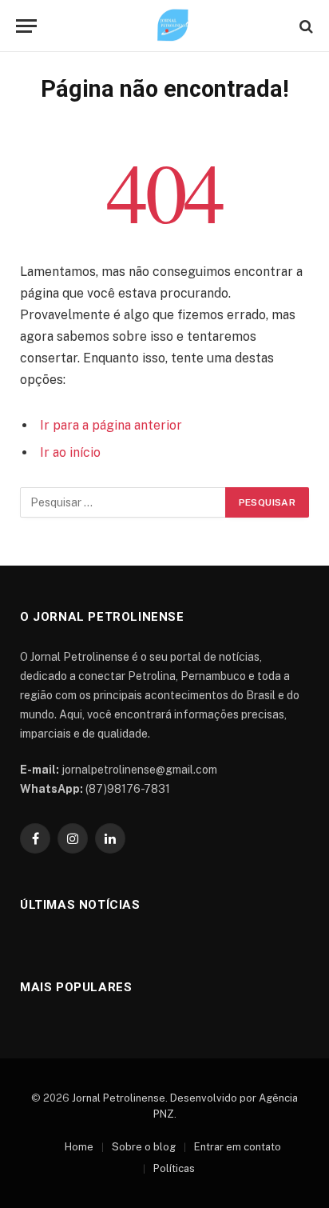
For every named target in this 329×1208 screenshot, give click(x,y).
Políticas (174, 1168)
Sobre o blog (144, 1147)
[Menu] (26, 26)
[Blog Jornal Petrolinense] (172, 26)
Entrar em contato (237, 1147)
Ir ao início (70, 452)
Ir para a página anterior (111, 425)
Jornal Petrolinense (118, 1098)
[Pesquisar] (304, 26)
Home (79, 1147)
